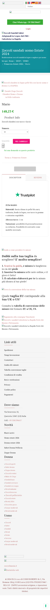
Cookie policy (10, 389)
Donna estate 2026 (12, 443)
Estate (7, 535)
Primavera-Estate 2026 (13, 64)
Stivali (7, 532)
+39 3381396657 (33, 22)
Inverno (8, 538)
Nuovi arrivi (9, 433)
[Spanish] (36, 2)
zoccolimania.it (10, 566)
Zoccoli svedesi (10, 473)
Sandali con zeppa (11, 486)
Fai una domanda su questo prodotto (19, 150)
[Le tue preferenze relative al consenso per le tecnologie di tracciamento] (45, 605)
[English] (39, 2)
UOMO (26, 61)
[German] (33, 2)
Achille (19, 169)
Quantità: (6, 141)
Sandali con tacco (11, 483)
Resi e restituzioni (11, 380)
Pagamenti (8, 394)
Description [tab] (15, 177)
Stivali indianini (10, 489)
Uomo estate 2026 (11, 438)
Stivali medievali (11, 511)
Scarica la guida (13, 265)
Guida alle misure (11, 365)
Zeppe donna (10, 470)
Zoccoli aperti (10, 464)
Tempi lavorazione (12, 355)
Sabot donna (9, 467)
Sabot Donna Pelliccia (13, 447)
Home (11, 61)
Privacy (7, 384)
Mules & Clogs (10, 476)
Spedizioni (8, 350)
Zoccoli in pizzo (11, 505)
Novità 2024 (9, 501)
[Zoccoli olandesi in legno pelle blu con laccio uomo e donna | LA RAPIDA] (25, 84)
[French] (30, 2)
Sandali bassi (9, 480)
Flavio (30, 169)
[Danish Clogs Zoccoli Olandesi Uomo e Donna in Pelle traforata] (13, 94)
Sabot (7, 526)
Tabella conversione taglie (15, 370)
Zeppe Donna (10, 452)
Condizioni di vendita (13, 375)
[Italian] (27, 2)
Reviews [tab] (38, 177)
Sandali (8, 529)
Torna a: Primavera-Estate (16, 157)
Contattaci (8, 360)
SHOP (18, 61)
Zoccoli (8, 522)
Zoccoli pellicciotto (14, 495)
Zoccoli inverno (11, 492)
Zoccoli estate (10, 498)
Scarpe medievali (11, 508)
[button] (26, 28)
